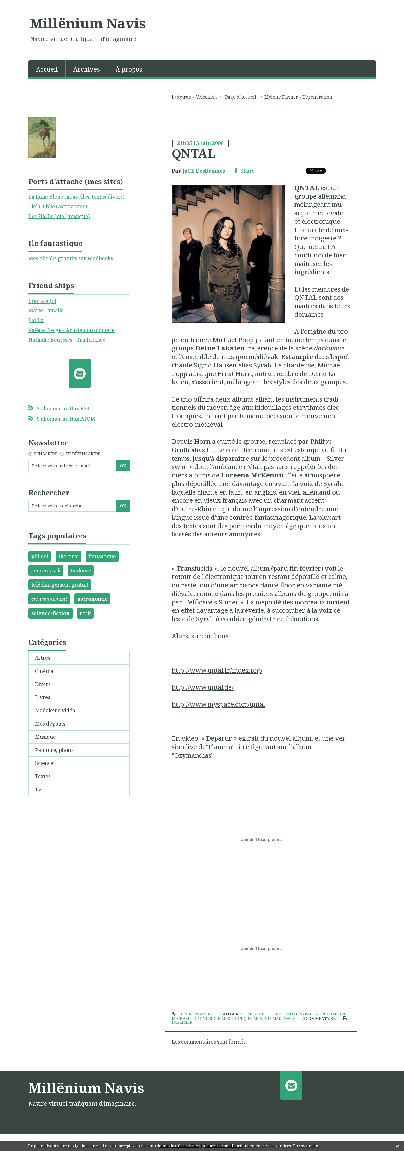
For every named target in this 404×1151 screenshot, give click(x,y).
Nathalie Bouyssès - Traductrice (66, 339)
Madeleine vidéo (55, 710)
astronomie (92, 598)
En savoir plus (306, 1145)
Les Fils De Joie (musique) (59, 216)
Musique (45, 736)
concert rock (46, 570)
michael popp (186, 1018)
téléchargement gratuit (59, 584)
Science (44, 763)
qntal (291, 1014)
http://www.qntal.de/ (203, 687)
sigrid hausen (330, 1014)
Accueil (47, 69)
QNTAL (193, 153)
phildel (39, 556)
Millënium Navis (88, 23)
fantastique (102, 556)
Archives (86, 69)
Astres (42, 657)
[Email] (80, 373)
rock (85, 613)
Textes (42, 776)
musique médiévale (274, 1018)
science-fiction (50, 613)
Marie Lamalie (46, 310)
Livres (42, 697)
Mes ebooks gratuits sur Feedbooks (70, 258)
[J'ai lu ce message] (397, 1145)
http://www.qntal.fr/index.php (217, 670)
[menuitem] (47, 68)
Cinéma (44, 671)
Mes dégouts (50, 723)
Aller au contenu (23, 5)
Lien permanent (195, 1014)
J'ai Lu (36, 320)
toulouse (81, 570)
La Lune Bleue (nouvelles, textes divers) (76, 196)
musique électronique (227, 1018)
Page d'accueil (240, 97)
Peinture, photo (54, 750)
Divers (42, 684)
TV (38, 789)
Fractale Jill (42, 301)
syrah (306, 1014)
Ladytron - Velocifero (195, 97)
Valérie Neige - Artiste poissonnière (71, 330)
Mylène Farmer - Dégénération (298, 97)
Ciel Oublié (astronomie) (57, 206)
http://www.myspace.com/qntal (218, 704)
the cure (68, 556)
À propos (129, 69)
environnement (49, 598)
